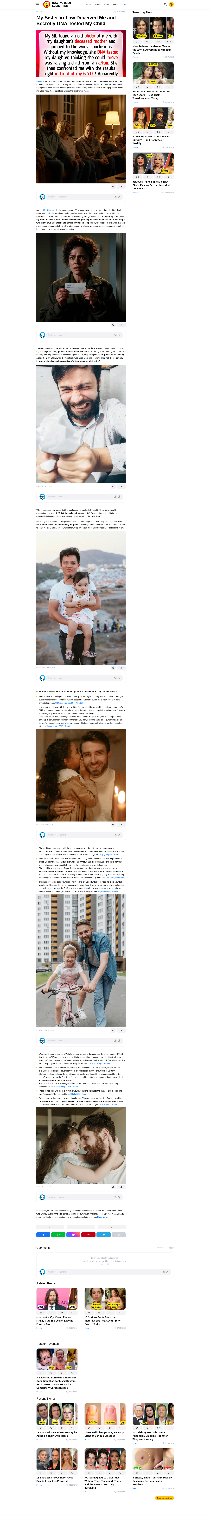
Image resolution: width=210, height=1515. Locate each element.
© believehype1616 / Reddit (66, 1087)
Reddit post (49, 210)
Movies (135, 1443)
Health (86, 1440)
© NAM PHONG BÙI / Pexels (45, 668)
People (39, 12)
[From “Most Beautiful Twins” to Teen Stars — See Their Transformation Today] (153, 73)
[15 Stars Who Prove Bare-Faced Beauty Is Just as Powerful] (57, 1459)
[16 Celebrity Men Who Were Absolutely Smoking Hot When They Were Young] (153, 1414)
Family (39, 81)
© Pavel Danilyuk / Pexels (45, 1030)
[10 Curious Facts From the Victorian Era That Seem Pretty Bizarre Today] (105, 1299)
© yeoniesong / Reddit (108, 891)
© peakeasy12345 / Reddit (58, 726)
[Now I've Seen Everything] (57, 4)
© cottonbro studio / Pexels (45, 824)
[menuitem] (88, 4)
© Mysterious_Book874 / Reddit (69, 703)
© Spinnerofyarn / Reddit (114, 878)
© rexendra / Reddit (108, 1105)
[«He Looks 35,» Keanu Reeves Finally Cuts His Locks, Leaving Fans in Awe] (57, 1299)
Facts (86, 1328)
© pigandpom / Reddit (109, 855)
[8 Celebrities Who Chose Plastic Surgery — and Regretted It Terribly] (153, 118)
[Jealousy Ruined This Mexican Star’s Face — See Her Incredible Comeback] (153, 163)
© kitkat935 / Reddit (78, 1094)
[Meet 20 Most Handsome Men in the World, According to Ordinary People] (153, 28)
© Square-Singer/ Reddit (99, 1063)
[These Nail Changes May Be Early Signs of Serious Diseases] (105, 1414)
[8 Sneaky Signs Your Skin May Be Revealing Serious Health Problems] (153, 1459)
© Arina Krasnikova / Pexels (45, 1187)
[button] (50, 1227)
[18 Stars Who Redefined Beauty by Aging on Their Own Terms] (57, 1414)
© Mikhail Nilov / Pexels (44, 486)
